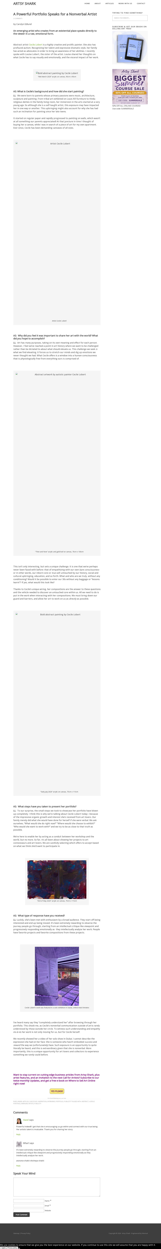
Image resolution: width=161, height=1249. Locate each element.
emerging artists (27, 1104)
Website (48, 1210)
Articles (26, 1101)
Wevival (145, 1233)
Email (47, 1206)
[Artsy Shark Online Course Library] (130, 103)
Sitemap (16, 1233)
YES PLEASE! (57, 1091)
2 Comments (17, 18)
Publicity (67, 1101)
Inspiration (42, 1101)
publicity (37, 1104)
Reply (18, 1134)
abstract (85, 1101)
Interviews (51, 1101)
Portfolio (60, 1101)
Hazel (26, 1119)
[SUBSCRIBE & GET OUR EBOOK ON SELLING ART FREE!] (130, 63)
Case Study (33, 1101)
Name (47, 1201)
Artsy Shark (24, 3)
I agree (3, 1248)
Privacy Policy (25, 1233)
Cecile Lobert (35, 44)
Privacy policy (12, 1248)
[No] (19, 1248)
